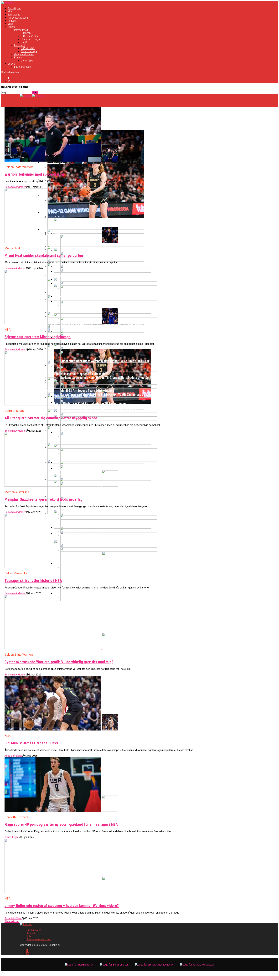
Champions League (31, 39)
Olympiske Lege (29, 51)
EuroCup (25, 42)
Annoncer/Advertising (38, 939)
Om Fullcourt (33, 930)
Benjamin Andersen (15, 187)
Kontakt (30, 933)
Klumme (18, 57)
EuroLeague (14, 14)
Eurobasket (26, 33)
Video (11, 23)
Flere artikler (12, 921)
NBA (10, 11)
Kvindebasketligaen (18, 17)
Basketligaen (14, 8)
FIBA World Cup (28, 48)
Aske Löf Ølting (13, 755)
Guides (11, 63)
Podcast (12, 20)
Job (28, 936)
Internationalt (21, 29)
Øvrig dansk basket (24, 54)
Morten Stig (27, 60)
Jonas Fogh (11, 837)
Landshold (19, 45)
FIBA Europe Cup (29, 36)
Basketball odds (22, 66)
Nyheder (12, 26)
